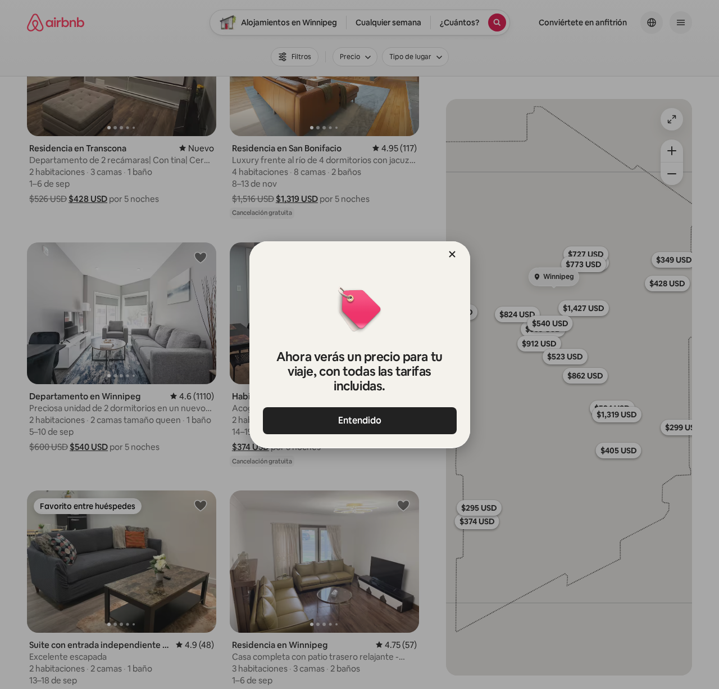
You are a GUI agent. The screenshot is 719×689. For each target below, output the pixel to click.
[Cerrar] (452, 254)
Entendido (359, 420)
